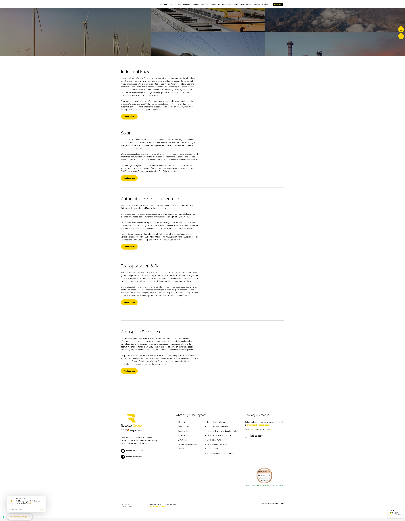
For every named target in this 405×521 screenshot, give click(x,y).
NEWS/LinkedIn (246, 4)
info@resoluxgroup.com (258, 425)
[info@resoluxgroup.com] (401, 36)
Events (235, 4)
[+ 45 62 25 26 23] (401, 29)
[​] (264, 475)
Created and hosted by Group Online (272, 503)
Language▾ (278, 4)
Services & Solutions (191, 4)
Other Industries (175, 4)
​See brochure (129, 116)
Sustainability (215, 4)
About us (204, 4)
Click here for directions (157, 506)
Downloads (226, 4)
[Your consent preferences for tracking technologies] (4, 517)
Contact (265, 4)
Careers (257, 4)
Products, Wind (161, 4)
